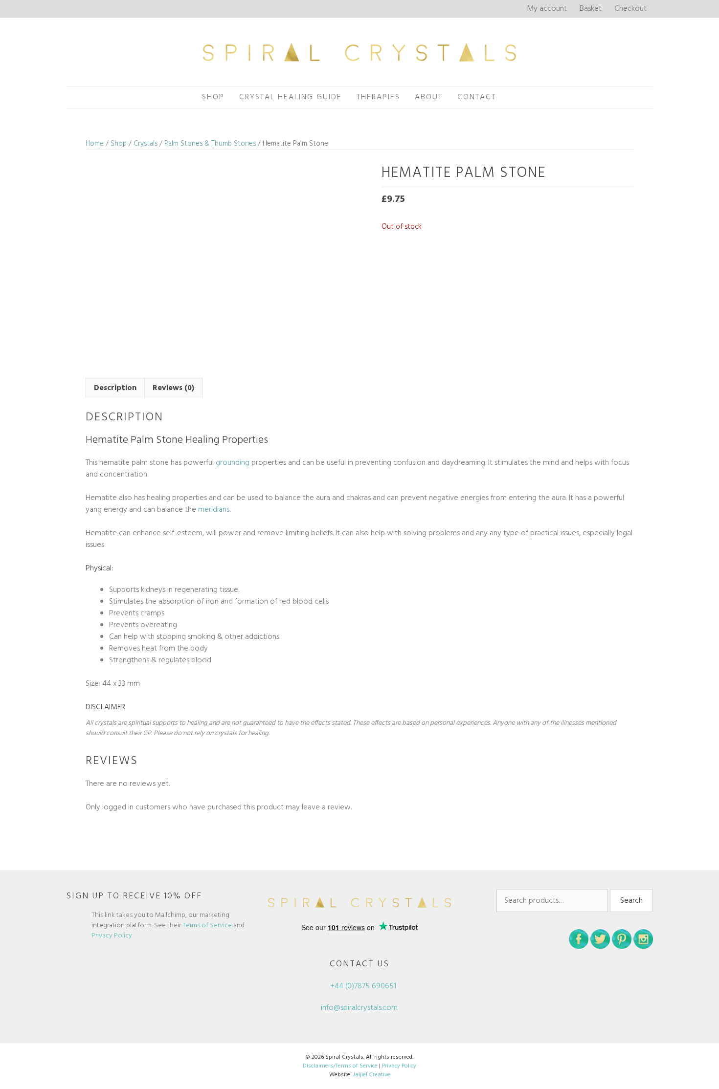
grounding (232, 463)
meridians (213, 509)
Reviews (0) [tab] (173, 388)
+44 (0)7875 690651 (362, 986)
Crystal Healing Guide (290, 97)
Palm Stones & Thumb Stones (210, 144)
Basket (591, 8)
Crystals (145, 144)
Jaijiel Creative (371, 1075)
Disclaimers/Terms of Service (340, 1066)
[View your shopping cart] (514, 98)
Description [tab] (115, 388)
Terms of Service (207, 925)
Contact (476, 97)
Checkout (630, 8)
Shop (213, 97)
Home (95, 144)
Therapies (378, 97)
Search (631, 900)
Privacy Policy (111, 935)
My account (547, 8)
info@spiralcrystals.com (359, 1008)
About (429, 97)
